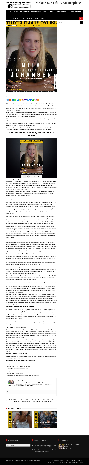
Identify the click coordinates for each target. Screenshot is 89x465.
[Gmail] (23, 100)
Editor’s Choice (12, 15)
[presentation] (52, 413)
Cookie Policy (51, 462)
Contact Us (62, 462)
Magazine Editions (54, 15)
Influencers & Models (62, 11)
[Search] (81, 22)
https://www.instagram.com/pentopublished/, (18, 368)
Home (9, 11)
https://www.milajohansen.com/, (15, 364)
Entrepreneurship (76, 11)
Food (36, 18)
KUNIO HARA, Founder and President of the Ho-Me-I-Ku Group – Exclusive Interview (19, 400)
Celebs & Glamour (48, 11)
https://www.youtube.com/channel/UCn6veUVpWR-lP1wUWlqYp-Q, (23, 375)
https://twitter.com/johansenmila (15, 373)
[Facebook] (30, 100)
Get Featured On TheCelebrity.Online (74, 462)
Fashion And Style (13, 18)
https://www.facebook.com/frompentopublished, (19, 366)
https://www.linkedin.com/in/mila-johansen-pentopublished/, (22, 371)
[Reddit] (10, 100)
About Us (29, 385)
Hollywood (74, 15)
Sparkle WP (38, 460)
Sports (22, 18)
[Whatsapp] (15, 100)
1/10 (24, 176)
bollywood (65, 15)
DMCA (57, 462)
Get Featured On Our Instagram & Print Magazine (27, 11)
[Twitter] (8, 100)
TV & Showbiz (30, 15)
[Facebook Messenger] (18, 100)
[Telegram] (28, 100)
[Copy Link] (20, 100)
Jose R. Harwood (22, 94)
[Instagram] (35, 100)
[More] (38, 100)
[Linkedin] (13, 100)
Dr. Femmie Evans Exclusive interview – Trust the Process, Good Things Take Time (45, 450)
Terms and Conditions (71, 460)
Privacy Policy (55, 460)
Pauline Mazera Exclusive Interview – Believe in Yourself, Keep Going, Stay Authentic (17, 423)
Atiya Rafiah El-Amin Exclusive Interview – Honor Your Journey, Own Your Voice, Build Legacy (45, 446)
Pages (42, 18)
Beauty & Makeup (41, 15)
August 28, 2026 (11, 426)
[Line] (33, 100)
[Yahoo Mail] (25, 100)
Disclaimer (79, 460)
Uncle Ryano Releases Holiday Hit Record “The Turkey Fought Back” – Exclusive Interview (43, 400)
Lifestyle (21, 15)
